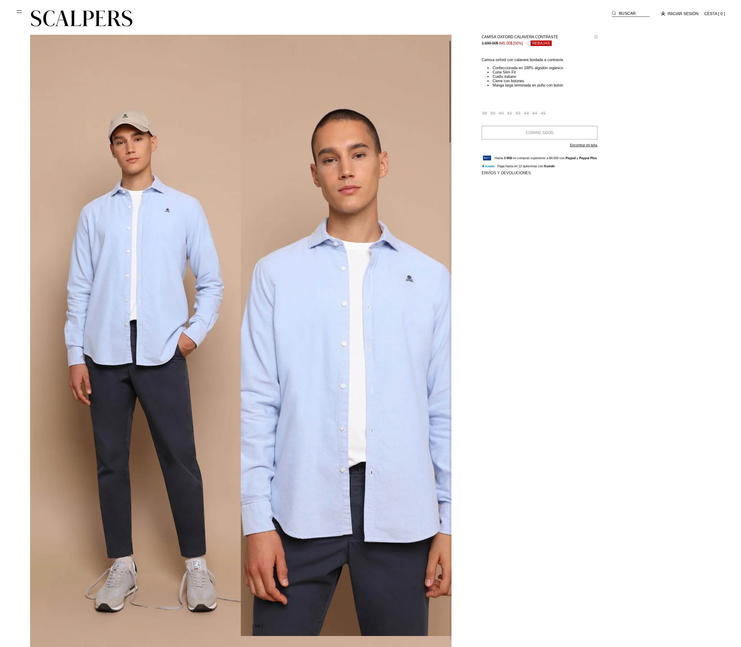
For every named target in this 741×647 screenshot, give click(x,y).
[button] (19, 13)
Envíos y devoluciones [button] (506, 173)
